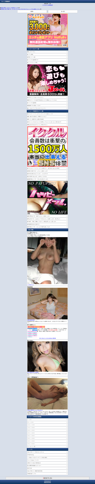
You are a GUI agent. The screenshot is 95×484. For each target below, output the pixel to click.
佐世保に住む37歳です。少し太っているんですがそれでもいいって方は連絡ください (20, 9)
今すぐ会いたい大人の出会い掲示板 (47, 338)
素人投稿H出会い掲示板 (33, 372)
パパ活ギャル (30, 284)
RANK (47, 481)
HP (45, 481)
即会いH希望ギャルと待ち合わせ (35, 410)
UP (50, 481)
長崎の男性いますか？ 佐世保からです (9, 7)
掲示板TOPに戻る (48, 478)
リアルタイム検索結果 (47, 5)
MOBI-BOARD (47, 482)
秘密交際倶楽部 (31, 320)
